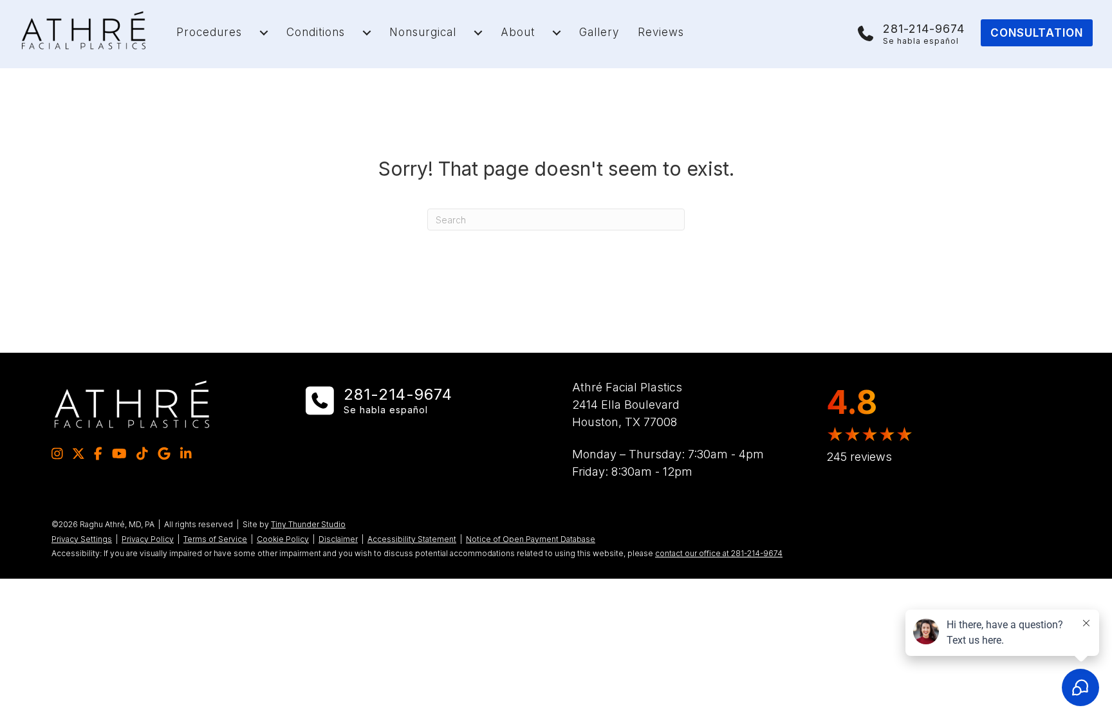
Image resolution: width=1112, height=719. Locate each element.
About (518, 32)
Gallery (599, 32)
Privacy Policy (148, 539)
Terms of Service (215, 539)
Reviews (661, 32)
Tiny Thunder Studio (308, 524)
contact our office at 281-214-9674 (719, 553)
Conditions (315, 32)
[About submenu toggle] (557, 32)
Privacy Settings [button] (81, 539)
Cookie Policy (283, 539)
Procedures (209, 32)
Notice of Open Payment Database (530, 539)
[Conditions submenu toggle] (367, 32)
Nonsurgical (422, 32)
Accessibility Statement (411, 539)
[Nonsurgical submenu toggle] (478, 32)
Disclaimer (338, 539)
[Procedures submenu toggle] (264, 32)
